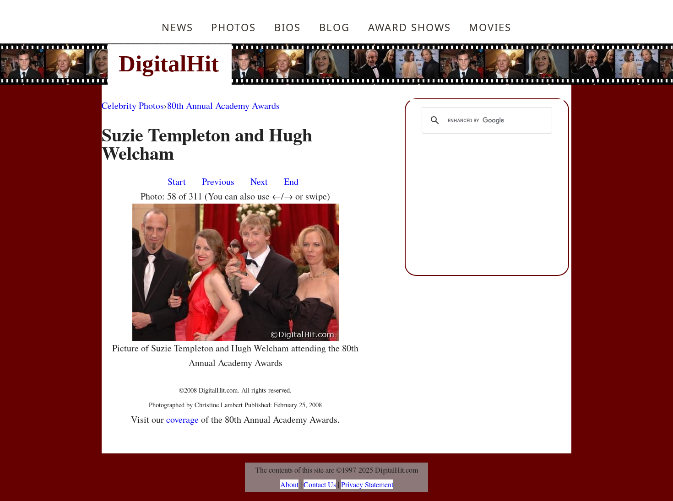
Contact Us (320, 484)
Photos (233, 27)
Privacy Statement (367, 484)
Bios (287, 27)
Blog (334, 27)
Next (259, 181)
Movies (490, 27)
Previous (218, 181)
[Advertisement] (398, 64)
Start (177, 181)
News (177, 27)
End (291, 181)
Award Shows (409, 27)
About (289, 484)
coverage (182, 419)
